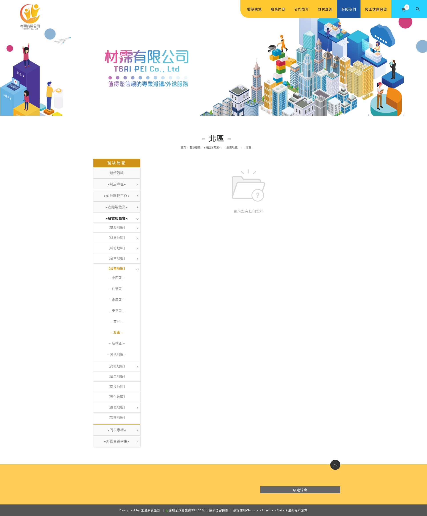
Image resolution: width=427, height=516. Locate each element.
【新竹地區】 (117, 248)
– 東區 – (116, 321)
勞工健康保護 (376, 9)
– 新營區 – (117, 343)
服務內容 (278, 9)
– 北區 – (248, 147)
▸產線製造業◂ (117, 207)
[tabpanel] (213, 67)
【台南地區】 (232, 147)
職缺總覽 (254, 9)
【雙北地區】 (117, 227)
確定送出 (300, 490)
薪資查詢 (325, 9)
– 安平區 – (117, 310)
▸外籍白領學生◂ (116, 441)
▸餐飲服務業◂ (212, 147)
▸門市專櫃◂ (117, 430)
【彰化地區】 (117, 397)
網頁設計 (153, 510)
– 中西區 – (117, 278)
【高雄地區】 (117, 366)
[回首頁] (30, 9)
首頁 (183, 147)
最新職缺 (117, 173)
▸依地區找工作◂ (116, 196)
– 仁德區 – (117, 288)
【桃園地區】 (117, 237)
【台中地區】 (117, 258)
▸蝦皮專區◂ (117, 184)
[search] (418, 9)
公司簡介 (301, 9)
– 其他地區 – (117, 354)
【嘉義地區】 (117, 407)
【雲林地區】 (117, 417)
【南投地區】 (117, 386)
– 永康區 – (117, 300)
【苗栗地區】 (117, 376)
